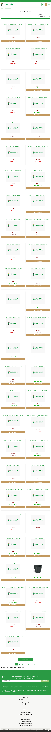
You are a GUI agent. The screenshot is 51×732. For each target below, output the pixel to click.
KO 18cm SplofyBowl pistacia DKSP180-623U (38, 440)
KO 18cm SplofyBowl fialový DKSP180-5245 (13, 366)
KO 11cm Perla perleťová (13, 563)
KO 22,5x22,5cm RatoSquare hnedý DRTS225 (38, 146)
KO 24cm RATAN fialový (38, 538)
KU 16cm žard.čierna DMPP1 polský (13, 514)
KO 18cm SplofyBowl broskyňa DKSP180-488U (13, 268)
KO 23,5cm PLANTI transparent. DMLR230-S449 (13, 489)
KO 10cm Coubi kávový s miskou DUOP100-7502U (38, 489)
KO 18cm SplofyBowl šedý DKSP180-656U (13, 538)
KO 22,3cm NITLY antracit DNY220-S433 (13, 73)
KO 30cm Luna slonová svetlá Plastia (13, 293)
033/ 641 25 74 (32, 1)
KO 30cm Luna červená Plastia (13, 97)
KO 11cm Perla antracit (13, 390)
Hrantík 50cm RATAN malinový (37, 268)
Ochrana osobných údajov (25, 725)
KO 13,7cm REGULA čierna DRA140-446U (38, 563)
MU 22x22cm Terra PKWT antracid (13, 146)
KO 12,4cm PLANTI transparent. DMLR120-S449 (37, 293)
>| (34, 664)
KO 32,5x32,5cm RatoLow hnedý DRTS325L (37, 341)
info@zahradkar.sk (27, 714)
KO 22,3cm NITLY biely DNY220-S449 (13, 170)
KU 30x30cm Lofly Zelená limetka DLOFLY (13, 24)
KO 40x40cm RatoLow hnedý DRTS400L (13, 440)
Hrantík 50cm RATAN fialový (38, 170)
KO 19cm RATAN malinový (13, 465)
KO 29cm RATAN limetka (38, 73)
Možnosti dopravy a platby (25, 723)
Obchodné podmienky (25, 721)
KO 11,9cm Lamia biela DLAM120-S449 (37, 195)
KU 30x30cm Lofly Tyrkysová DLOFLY (13, 219)
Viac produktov (25, 659)
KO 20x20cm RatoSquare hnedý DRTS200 (38, 48)
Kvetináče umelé (8, 8)
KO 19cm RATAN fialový (38, 366)
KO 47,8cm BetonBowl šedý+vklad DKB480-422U (38, 121)
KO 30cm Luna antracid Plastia (13, 195)
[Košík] (46, 4)
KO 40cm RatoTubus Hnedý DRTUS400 (37, 611)
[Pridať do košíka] (13, 41)
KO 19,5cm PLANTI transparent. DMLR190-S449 (37, 390)
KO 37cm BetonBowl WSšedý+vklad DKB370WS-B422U (37, 416)
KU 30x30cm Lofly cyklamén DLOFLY (13, 121)
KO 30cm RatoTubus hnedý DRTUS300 (37, 514)
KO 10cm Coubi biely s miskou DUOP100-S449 (13, 415)
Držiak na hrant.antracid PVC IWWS (13, 341)
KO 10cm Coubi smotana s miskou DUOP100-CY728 (13, 587)
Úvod (2, 8)
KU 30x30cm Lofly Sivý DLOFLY (13, 317)
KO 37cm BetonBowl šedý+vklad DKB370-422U (38, 24)
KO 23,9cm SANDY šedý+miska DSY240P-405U (38, 587)
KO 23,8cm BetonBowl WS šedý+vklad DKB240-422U (37, 219)
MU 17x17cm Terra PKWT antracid (13, 48)
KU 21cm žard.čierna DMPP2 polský (13, 611)
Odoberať (45, 680)
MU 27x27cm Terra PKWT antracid (13, 244)
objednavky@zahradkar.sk (21, 1)
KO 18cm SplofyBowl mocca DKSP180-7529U (13, 636)
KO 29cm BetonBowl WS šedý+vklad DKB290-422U (38, 317)
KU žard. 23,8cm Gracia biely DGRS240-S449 (37, 97)
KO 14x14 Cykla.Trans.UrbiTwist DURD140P (37, 244)
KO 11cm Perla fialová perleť (38, 465)
